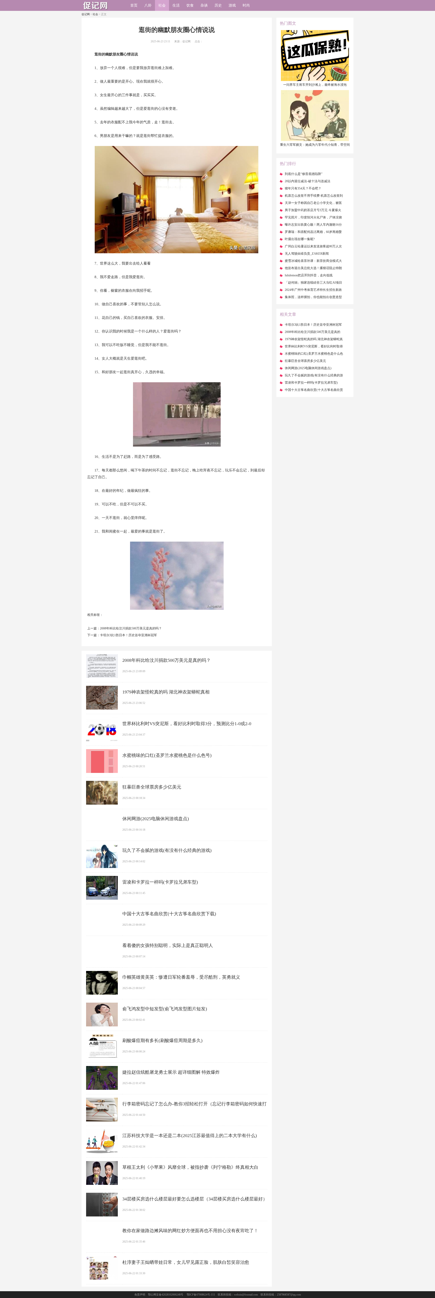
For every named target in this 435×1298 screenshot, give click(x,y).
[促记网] (95, 9)
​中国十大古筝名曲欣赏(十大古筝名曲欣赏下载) (169, 913)
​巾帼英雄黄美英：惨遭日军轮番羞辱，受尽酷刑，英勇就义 (181, 977)
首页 (134, 5)
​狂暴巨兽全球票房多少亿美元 (151, 786)
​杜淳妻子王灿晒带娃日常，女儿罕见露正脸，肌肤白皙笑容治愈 (185, 1262)
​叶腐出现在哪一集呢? (300, 239)
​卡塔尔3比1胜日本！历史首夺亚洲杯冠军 (128, 635)
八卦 (148, 5)
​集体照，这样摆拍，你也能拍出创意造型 (313, 297)
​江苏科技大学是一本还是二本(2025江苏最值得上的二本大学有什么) (189, 1135)
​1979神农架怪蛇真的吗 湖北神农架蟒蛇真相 (166, 691)
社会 (162, 5)
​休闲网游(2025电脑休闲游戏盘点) (155, 818)
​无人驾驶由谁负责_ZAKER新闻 (307, 253)
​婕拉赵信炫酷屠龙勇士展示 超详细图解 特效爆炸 (171, 1072)
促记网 (86, 14)
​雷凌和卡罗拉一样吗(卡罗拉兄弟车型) (160, 882)
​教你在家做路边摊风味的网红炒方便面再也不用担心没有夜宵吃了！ (190, 1230)
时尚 (246, 5)
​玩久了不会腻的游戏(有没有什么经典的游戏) (167, 850)
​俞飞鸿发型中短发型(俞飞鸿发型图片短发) (164, 1008)
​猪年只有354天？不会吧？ (303, 188)
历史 (218, 5)
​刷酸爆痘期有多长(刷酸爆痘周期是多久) (162, 1040)
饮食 (190, 5)
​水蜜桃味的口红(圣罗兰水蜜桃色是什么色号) (167, 755)
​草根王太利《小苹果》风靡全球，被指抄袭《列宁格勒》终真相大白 (190, 1167)
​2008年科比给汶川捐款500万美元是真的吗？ (131, 628)
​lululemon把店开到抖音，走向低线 (309, 275)
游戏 (232, 5)
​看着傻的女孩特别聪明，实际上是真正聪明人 (167, 945)
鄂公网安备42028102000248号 (165, 1294)
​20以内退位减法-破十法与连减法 (307, 181)
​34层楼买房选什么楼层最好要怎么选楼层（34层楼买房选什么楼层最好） (194, 1198)
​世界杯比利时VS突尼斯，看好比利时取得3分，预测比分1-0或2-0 (186, 723)
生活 (176, 5)
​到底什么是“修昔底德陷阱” (303, 174)
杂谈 (204, 5)
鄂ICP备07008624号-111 (201, 1294)
